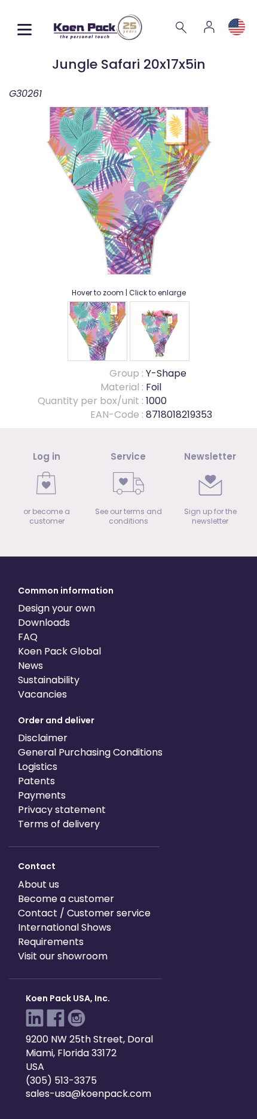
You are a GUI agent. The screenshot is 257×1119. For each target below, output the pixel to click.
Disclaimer (43, 738)
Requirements (51, 942)
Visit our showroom (63, 956)
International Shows (64, 927)
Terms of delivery (59, 824)
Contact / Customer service (84, 913)
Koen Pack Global (59, 651)
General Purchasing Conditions (90, 752)
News (30, 665)
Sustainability (48, 680)
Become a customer (66, 899)
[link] (47, 492)
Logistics (37, 766)
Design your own (56, 608)
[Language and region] (236, 26)
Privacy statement (62, 810)
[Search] (181, 26)
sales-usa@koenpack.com (88, 1093)
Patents (36, 781)
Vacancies (42, 694)
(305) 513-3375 (61, 1080)
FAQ (28, 637)
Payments (42, 795)
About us (38, 884)
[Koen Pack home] (98, 27)
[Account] (209, 26)
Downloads (44, 622)
